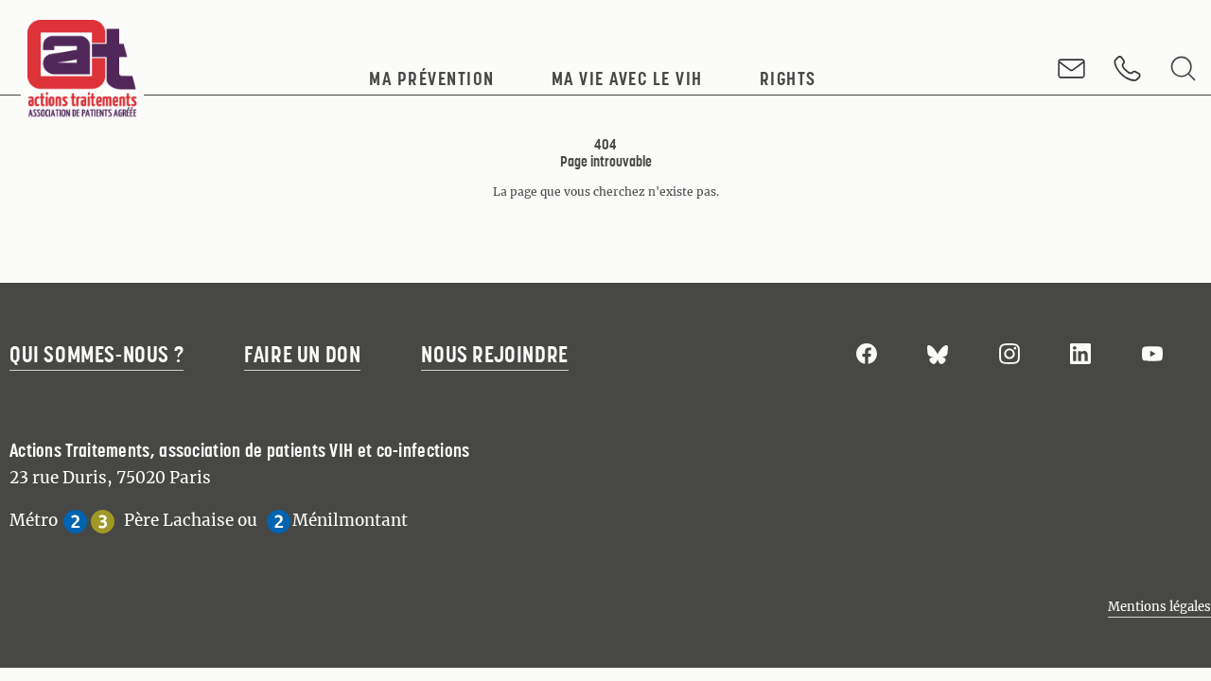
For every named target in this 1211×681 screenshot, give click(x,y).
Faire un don (302, 354)
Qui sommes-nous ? (96, 354)
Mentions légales (1159, 607)
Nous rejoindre (494, 354)
